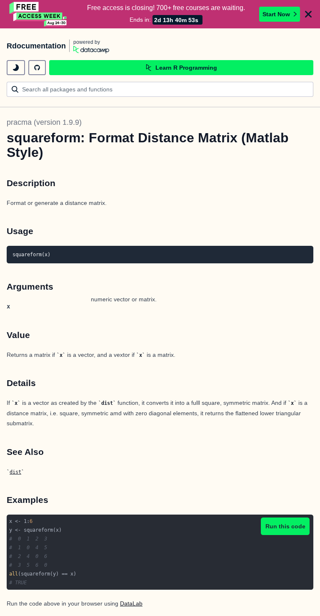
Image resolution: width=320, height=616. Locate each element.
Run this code (285, 526)
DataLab (131, 603)
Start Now (276, 14)
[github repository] (37, 67)
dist (15, 472)
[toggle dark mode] (16, 67)
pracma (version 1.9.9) (44, 122)
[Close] (308, 14)
